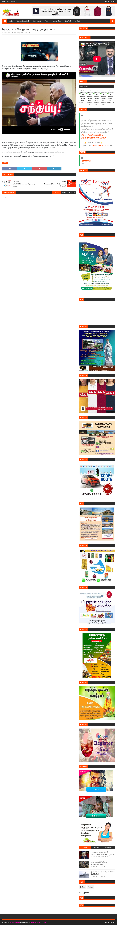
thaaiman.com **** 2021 (39, 922)
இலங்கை (82, 887)
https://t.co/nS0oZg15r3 (92, 135)
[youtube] (111, 1)
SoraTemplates (15, 922)
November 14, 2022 (100, 145)
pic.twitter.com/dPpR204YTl (93, 138)
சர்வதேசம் (90, 887)
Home (3, 2)
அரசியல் (77, 21)
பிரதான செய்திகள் (23, 21)
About (8, 2)
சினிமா (47, 21)
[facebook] (106, 1)
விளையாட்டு (37, 21)
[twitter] (108, 1)
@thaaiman (86, 161)
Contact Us (13, 2)
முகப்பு (11, 21)
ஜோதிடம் (68, 21)
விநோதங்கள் (57, 21)
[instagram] (114, 1)
